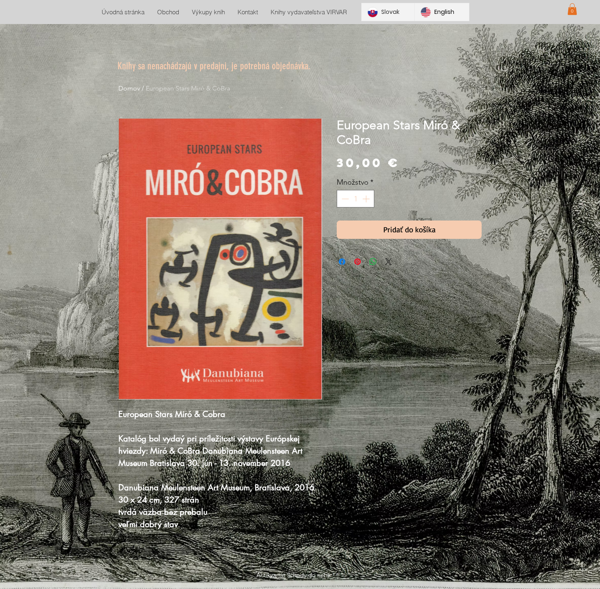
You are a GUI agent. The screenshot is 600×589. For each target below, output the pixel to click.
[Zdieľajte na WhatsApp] (373, 262)
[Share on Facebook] (342, 262)
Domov (129, 88)
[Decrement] (344, 198)
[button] (572, 9)
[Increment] (366, 198)
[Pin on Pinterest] (357, 262)
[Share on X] (388, 262)
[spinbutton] (355, 198)
